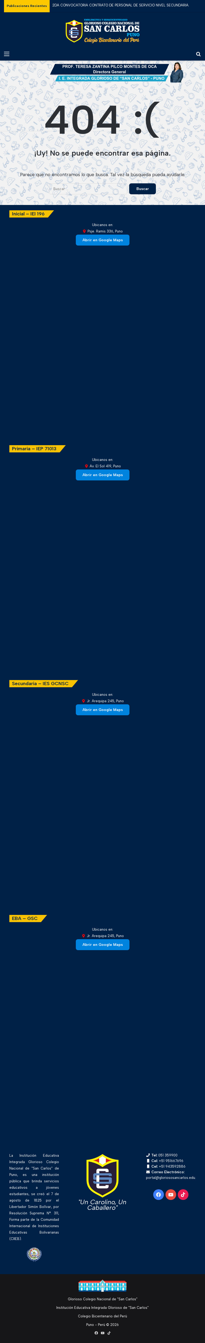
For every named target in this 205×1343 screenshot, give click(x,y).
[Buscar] (198, 54)
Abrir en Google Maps (102, 240)
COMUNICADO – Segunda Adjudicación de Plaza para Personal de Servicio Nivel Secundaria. (128, 6)
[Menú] (6, 54)
